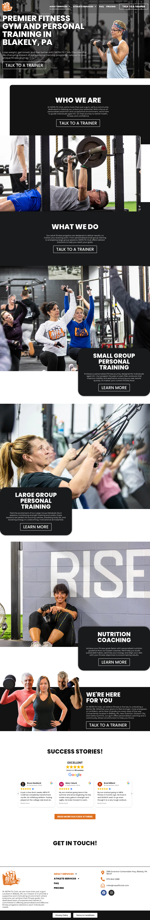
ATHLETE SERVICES (83, 6)
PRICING (111, 6)
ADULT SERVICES (58, 6)
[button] (131, 793)
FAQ (101, 6)
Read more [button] (25, 803)
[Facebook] (104, 893)
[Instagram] (111, 893)
